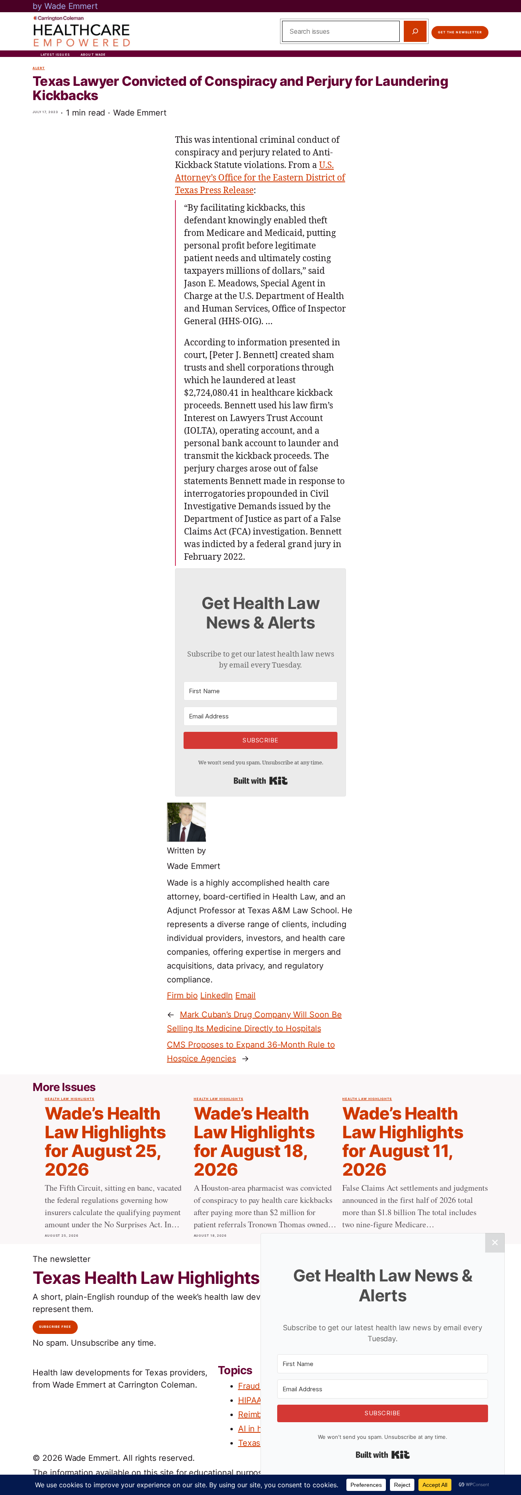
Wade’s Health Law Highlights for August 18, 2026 (254, 1141)
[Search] (415, 31)
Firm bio (182, 995)
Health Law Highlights (69, 1099)
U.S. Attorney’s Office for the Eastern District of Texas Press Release (260, 178)
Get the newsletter (460, 32)
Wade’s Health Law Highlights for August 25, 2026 (105, 1141)
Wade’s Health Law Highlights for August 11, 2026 (402, 1141)
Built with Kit (261, 780)
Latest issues (55, 55)
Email (245, 995)
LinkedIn (216, 995)
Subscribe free (55, 1327)
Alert (39, 68)
